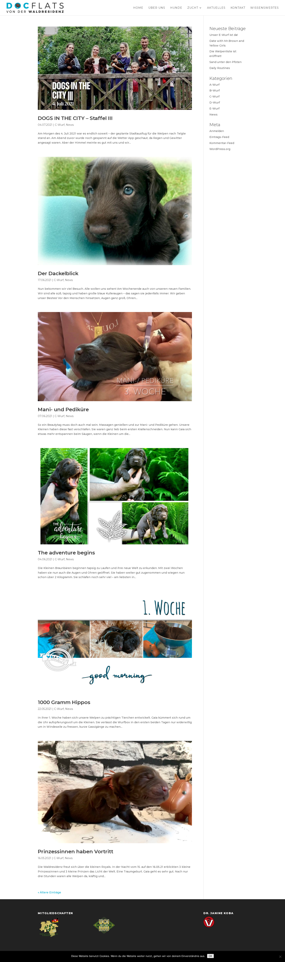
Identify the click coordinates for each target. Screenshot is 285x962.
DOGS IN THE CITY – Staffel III (75, 118)
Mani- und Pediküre (63, 409)
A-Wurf (214, 84)
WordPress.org (219, 149)
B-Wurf (214, 90)
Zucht (192, 7)
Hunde (176, 7)
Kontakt (238, 7)
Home (138, 7)
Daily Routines (219, 68)
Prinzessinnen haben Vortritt (75, 851)
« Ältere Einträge (49, 892)
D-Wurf (214, 102)
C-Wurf (60, 125)
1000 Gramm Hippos (64, 702)
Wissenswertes (264, 7)
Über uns (156, 7)
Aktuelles (216, 7)
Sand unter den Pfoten (225, 62)
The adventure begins (66, 553)
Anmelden (216, 131)
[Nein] (280, 957)
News (70, 125)
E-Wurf (214, 108)
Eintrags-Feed (219, 137)
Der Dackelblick (58, 273)
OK (210, 956)
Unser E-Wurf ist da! (223, 35)
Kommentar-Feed (221, 143)
